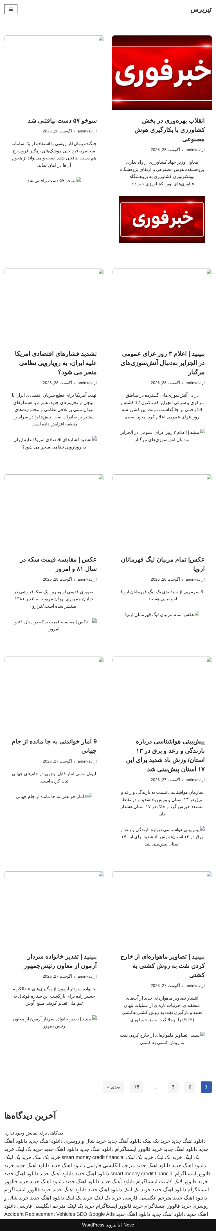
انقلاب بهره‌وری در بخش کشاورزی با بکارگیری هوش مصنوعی (169, 130)
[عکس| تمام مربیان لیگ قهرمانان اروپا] (162, 511)
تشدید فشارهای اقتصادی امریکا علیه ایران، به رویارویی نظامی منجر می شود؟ (56, 363)
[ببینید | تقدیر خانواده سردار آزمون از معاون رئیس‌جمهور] (54, 908)
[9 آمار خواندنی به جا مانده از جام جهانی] (54, 694)
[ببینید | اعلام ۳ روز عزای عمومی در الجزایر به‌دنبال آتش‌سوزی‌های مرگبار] (162, 306)
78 (136, 1087)
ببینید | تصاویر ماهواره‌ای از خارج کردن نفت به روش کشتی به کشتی (162, 966)
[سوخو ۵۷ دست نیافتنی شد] (54, 72)
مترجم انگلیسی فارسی (110, 1165)
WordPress (93, 1225)
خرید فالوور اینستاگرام (138, 1149)
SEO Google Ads (95, 1214)
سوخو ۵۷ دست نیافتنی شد (62, 120)
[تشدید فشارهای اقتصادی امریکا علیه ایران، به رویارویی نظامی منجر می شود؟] (54, 306)
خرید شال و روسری (85, 1141)
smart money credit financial (93, 1157)
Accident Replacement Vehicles (39, 1214)
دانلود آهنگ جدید (124, 1141)
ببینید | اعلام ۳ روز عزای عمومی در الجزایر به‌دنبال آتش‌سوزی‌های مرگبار (163, 363)
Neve (128, 1225)
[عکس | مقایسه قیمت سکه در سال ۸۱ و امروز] (54, 511)
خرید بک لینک (156, 1141)
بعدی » (113, 1087)
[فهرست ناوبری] (10, 9)
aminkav (193, 149)
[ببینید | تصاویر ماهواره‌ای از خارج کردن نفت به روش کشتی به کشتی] (162, 908)
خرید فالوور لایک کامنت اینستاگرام (172, 1181)
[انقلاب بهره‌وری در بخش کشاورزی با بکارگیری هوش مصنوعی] (162, 72)
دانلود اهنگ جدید (189, 1141)
